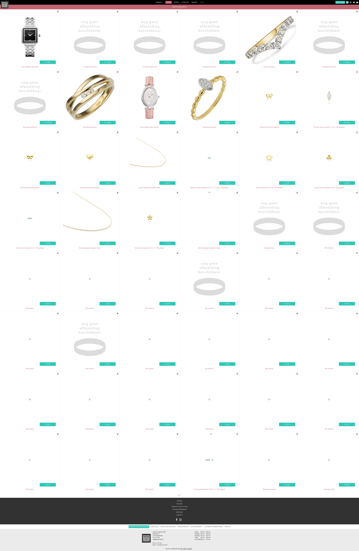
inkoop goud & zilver (179, 506)
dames (168, 2)
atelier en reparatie (179, 509)
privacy (227, 526)
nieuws (179, 501)
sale (202, 2)
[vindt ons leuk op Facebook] (177, 519)
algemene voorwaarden (213, 526)
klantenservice (196, 526)
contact (179, 515)
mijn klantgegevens (168, 526)
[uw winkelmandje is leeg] (357, 2)
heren (176, 2)
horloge (185, 2)
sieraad (194, 2)
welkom (179, 503)
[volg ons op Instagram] (180, 519)
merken (159, 2)
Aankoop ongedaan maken (139, 526)
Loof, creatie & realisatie (186, 549)
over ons (179, 512)
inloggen (154, 526)
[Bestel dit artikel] (58, 11)
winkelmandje (183, 526)
